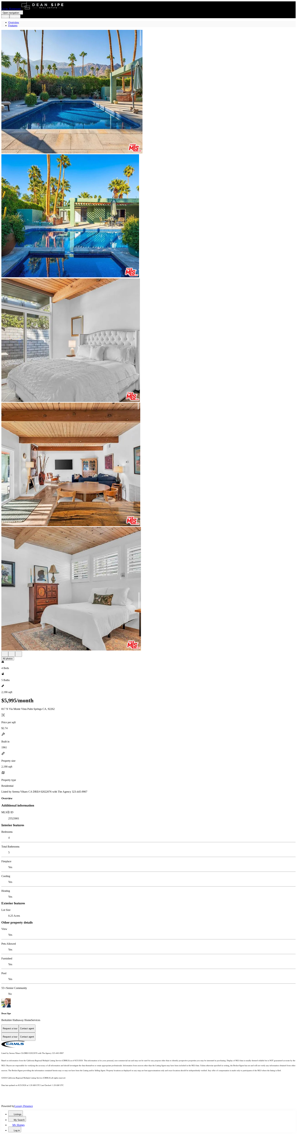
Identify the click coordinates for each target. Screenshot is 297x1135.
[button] (148, 92)
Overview (13, 22)
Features (12, 25)
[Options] (4, 654)
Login (5, 16)
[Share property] (18, 654)
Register (15, 16)
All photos (8, 658)
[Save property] (11, 654)
